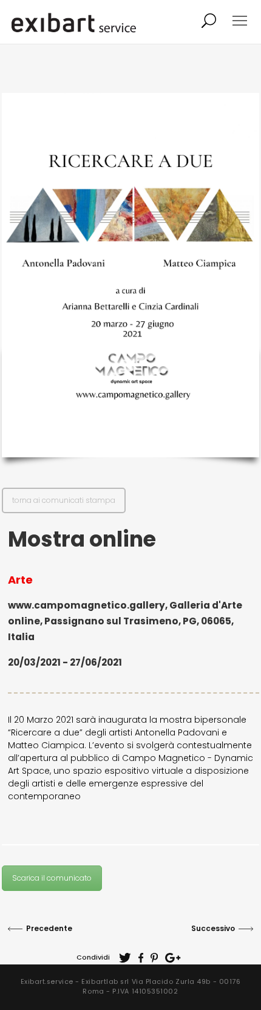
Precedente (49, 928)
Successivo (213, 928)
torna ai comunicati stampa (63, 500)
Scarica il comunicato (52, 878)
